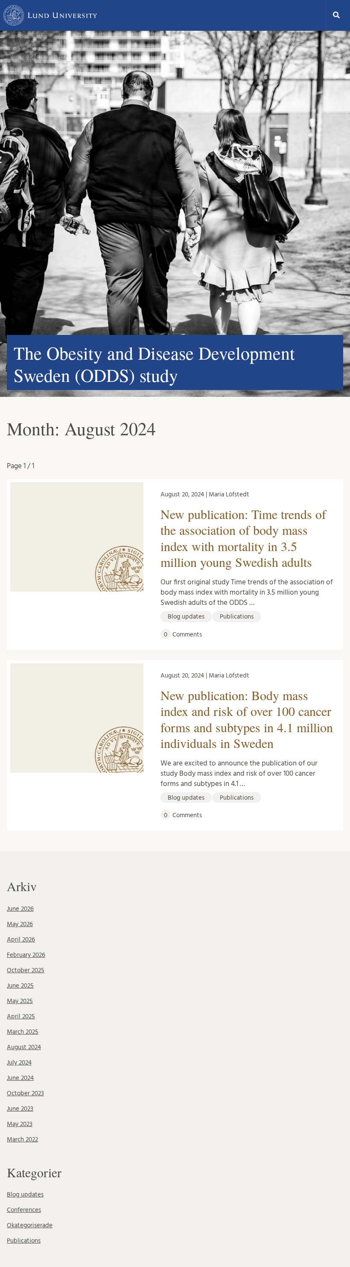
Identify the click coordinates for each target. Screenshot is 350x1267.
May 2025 (20, 1001)
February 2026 (26, 955)
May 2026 (20, 924)
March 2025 (22, 1032)
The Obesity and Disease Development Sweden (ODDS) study (154, 364)
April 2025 (21, 1016)
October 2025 (25, 970)
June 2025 (20, 986)
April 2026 (21, 939)
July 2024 (19, 1062)
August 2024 (24, 1047)
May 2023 (19, 1124)
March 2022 (22, 1139)
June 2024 (20, 1078)
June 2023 (20, 1109)
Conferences (24, 1210)
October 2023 (25, 1093)
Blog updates (25, 1194)
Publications (24, 1241)
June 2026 (20, 909)
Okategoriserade (29, 1225)
